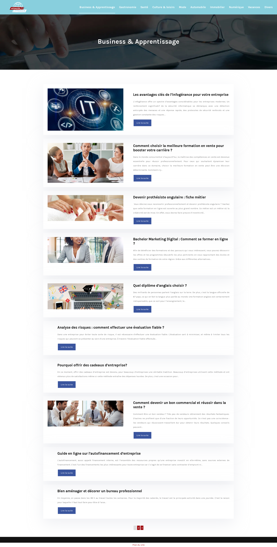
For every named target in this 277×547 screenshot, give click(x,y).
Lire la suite (142, 123)
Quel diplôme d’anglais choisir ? (160, 285)
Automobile (198, 7)
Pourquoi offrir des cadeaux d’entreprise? (92, 365)
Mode (182, 7)
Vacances (254, 7)
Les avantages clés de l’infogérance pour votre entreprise (181, 94)
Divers (268, 7)
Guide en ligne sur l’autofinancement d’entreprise (99, 453)
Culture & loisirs (163, 7)
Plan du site (138, 545)
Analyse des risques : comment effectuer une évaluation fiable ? (110, 327)
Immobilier (217, 7)
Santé (144, 7)
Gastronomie (127, 7)
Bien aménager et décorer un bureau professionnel (99, 491)
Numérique (236, 7)
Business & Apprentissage (97, 7)
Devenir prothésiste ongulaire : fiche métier (169, 197)
